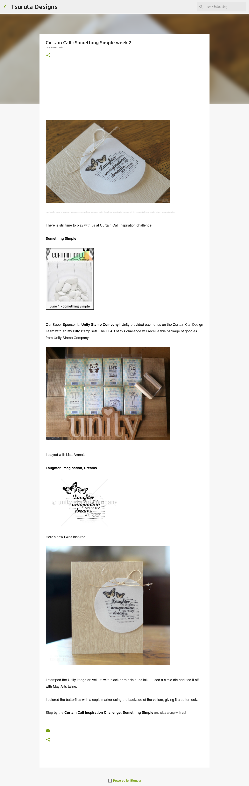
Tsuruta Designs (34, 6)
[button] (48, 55)
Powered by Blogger (126, 780)
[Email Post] (48, 732)
